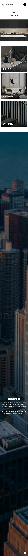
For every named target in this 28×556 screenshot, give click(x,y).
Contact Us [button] (14, 420)
